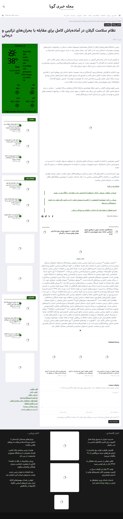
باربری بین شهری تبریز (29, 409)
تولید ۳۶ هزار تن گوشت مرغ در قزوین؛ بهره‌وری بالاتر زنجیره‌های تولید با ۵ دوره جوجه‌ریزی (100, 472)
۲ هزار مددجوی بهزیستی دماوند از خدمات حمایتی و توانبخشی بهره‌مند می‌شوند (12, 158)
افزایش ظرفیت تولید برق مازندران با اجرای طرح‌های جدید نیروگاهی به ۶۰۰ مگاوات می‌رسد (12, 320)
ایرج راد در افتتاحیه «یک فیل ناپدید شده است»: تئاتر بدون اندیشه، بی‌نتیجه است (13, 185)
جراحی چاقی (33, 395)
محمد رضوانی (80, 259)
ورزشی (108, 15)
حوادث (89, 15)
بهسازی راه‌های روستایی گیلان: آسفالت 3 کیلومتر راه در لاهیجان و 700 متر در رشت (85, 192)
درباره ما (73, 15)
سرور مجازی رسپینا (30, 406)
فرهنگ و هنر (96, 15)
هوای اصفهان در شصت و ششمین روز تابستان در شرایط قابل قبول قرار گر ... (108, 372)
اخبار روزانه (114, 21)
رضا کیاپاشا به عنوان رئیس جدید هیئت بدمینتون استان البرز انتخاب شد (20, 474)
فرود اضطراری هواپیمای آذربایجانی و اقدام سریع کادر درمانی (93, 210)
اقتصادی (103, 15)
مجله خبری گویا (61, 6)
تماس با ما (66, 15)
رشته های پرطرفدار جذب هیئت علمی (24, 400)
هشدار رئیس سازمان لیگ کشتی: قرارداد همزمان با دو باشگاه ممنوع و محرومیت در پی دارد (21, 453)
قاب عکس (34, 389)
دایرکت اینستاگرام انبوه (29, 397)
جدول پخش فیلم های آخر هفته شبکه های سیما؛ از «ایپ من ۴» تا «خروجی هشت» (12, 201)
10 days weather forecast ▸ (19, 111)
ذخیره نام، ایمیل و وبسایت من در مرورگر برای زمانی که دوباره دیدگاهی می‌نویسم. (87, 417)
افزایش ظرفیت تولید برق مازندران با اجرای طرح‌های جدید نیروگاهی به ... (81, 372)
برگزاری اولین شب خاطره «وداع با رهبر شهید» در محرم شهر (12, 216)
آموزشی (79, 15)
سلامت (84, 15)
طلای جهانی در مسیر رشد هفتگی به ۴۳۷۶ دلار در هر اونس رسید (12, 335)
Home (119, 21)
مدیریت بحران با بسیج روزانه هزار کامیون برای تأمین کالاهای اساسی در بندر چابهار (12, 304)
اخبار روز (114, 15)
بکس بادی (34, 392)
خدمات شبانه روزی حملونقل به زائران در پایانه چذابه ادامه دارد (102, 482)
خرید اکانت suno (31, 403)
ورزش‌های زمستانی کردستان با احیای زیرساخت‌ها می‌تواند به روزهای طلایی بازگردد (21, 442)
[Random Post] (2, 15)
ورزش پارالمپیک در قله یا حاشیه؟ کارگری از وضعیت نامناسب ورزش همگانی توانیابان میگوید (22, 464)
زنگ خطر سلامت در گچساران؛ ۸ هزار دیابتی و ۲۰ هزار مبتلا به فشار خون (12, 142)
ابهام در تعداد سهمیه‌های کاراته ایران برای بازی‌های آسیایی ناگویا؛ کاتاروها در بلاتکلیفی (22, 483)
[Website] (80, 330)
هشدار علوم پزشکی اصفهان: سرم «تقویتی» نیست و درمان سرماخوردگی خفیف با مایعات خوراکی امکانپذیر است (12, 127)
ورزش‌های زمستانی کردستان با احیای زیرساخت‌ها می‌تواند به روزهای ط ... (55, 372)
